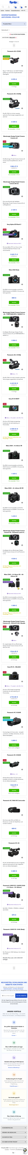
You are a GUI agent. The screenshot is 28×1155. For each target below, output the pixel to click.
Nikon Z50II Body (14, 270)
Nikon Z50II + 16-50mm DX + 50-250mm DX (14, 575)
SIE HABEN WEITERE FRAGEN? (9, 1142)
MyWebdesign (19, 1149)
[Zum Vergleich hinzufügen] (22, 66)
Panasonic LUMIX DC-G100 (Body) (14, 929)
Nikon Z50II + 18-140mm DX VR (14, 488)
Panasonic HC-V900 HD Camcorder (14, 800)
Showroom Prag (7, 1137)
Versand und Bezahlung (9, 1132)
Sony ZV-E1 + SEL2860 (14, 667)
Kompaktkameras (15, 10)
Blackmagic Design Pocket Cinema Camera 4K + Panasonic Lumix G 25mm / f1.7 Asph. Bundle (14, 531)
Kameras (7, 10)
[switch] (25, 1153)
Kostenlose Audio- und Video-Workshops (13, 988)
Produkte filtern (7, 24)
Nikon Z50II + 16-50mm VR (14, 446)
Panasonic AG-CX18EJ (14, 355)
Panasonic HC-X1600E (14, 755)
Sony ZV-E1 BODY (14, 399)
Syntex (2, 10)
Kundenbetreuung (7, 1128)
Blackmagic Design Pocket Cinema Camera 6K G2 (14, 182)
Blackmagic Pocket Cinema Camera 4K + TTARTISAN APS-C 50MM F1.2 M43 (14, 313)
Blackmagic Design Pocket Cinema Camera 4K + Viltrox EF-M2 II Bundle (14, 622)
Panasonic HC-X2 (14, 843)
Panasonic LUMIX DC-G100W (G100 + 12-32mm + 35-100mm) (14, 886)
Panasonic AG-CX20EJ (14, 94)
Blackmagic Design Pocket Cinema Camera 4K (14, 137)
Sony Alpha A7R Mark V (14, 224)
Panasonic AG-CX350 (14, 51)
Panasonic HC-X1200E (14, 712)
